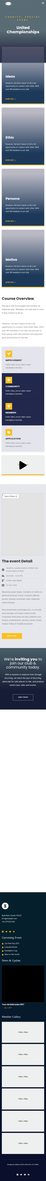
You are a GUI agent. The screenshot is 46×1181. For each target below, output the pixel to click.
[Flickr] (3, 932)
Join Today (12, 636)
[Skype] (14, 932)
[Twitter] (6, 932)
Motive (11, 259)
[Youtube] (10, 932)
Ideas (10, 76)
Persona (13, 198)
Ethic (10, 137)
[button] (43, 3)
